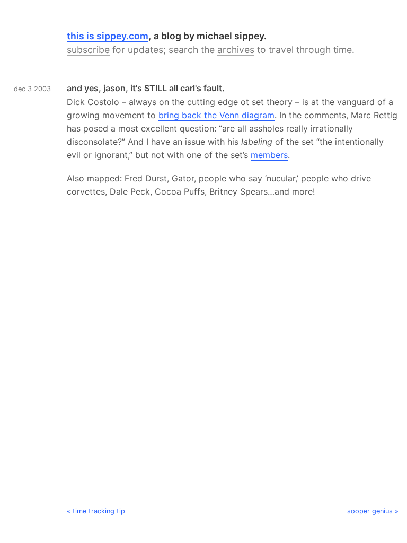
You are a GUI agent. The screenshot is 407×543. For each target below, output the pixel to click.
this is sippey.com (107, 35)
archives (235, 49)
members (269, 155)
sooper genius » (373, 511)
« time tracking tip (96, 511)
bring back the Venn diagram (216, 115)
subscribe (88, 49)
